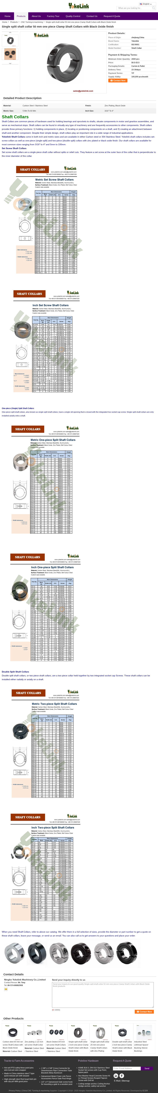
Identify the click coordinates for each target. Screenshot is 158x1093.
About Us (36, 16)
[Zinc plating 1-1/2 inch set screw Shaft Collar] (35, 1032)
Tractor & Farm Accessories (19, 1060)
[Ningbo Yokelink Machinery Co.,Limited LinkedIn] (116, 1076)
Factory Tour (53, 16)
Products (21, 16)
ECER (145, 1091)
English (146, 4)
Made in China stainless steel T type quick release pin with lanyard (19, 1074)
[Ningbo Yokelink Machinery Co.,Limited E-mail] (6, 989)
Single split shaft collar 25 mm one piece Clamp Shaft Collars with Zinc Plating (99, 1046)
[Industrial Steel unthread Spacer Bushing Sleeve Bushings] (144, 1032)
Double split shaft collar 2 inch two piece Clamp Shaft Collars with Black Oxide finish (122, 1046)
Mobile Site (119, 1084)
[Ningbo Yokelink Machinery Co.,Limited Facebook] (122, 1076)
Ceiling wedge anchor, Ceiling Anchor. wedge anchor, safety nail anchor (94, 1085)
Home (7, 16)
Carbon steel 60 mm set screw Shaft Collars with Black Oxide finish (13, 1045)
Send (147, 1068)
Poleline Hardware (88, 1060)
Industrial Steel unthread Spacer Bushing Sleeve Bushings (141, 1046)
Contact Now (119, 80)
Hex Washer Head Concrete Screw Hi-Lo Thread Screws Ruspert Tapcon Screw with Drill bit (94, 1078)
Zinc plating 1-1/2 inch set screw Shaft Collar (34, 1043)
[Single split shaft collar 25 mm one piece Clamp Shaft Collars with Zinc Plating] (100, 1032)
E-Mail (117, 1080)
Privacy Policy (15, 1091)
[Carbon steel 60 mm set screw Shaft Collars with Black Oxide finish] (13, 1032)
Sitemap (126, 1080)
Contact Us (92, 16)
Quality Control (73, 16)
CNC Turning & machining (32, 22)
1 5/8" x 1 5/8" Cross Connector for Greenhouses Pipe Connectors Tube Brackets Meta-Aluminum (56, 1070)
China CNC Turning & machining (36, 1091)
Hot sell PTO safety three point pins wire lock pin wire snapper (18, 1069)
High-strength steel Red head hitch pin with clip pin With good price (20, 1080)
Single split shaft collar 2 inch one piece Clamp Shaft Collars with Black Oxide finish (78, 1046)
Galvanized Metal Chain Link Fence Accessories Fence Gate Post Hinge (56, 1077)
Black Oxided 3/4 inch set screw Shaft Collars (56, 1043)
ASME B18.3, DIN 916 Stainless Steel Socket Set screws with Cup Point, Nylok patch (94, 1070)
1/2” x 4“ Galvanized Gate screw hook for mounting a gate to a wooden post (57, 1083)
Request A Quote (112, 16)
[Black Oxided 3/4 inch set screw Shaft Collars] (56, 1032)
